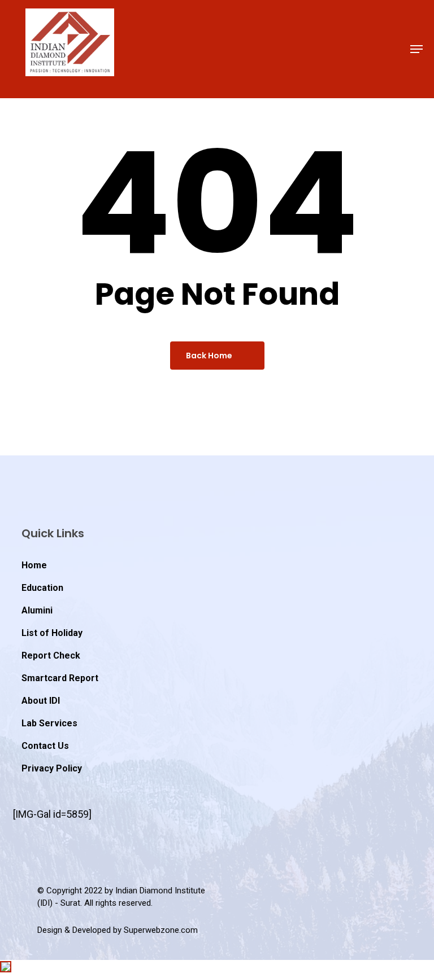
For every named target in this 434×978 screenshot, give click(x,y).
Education (42, 587)
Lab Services (49, 723)
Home (34, 565)
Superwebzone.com (161, 930)
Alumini (37, 610)
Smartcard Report (59, 678)
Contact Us (45, 745)
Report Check (50, 655)
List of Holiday (52, 633)
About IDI (40, 700)
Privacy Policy (51, 768)
